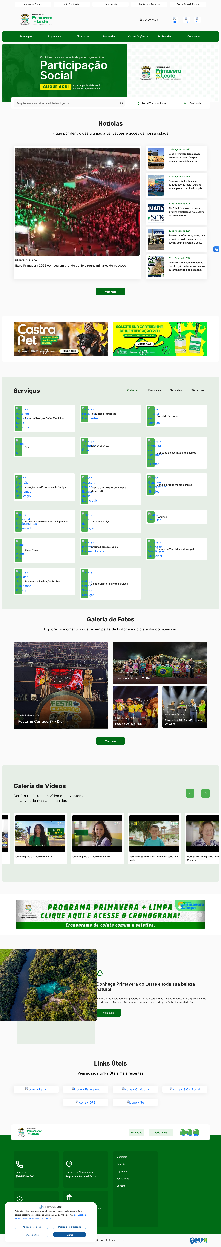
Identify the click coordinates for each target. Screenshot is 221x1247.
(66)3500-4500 (149, 19)
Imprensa (121, 1171)
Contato (121, 1185)
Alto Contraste (71, 4)
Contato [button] (192, 36)
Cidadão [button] (82, 36)
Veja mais (110, 291)
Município (121, 1156)
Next (205, 793)
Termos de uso (31, 1234)
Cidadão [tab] (133, 390)
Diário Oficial (160, 1132)
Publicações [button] (165, 36)
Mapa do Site (110, 4)
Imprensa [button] (54, 36)
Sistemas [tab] (197, 390)
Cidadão (121, 1164)
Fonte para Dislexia (149, 4)
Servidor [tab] (176, 390)
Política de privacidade (69, 1227)
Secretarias (122, 1178)
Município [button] (26, 36)
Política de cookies (31, 1227)
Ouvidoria (136, 1132)
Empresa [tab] (154, 390)
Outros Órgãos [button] (137, 36)
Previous (190, 793)
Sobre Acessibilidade (188, 4)
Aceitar (69, 1234)
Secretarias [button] (109, 36)
